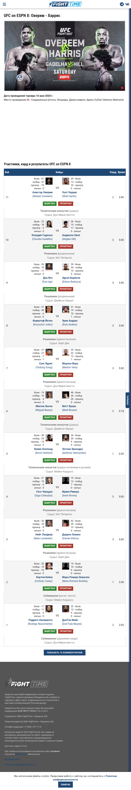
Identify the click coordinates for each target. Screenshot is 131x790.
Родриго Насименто (40, 622)
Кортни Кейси (44, 579)
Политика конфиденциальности (20, 764)
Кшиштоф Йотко (43, 322)
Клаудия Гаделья (42, 237)
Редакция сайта (12, 759)
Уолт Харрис (69, 194)
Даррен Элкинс (71, 536)
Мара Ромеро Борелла (75, 579)
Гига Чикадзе (44, 493)
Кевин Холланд (43, 451)
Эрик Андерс (70, 322)
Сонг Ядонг (44, 365)
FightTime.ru (21, 754)
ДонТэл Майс (72, 622)
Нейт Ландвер (43, 536)
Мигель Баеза (44, 408)
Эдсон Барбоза (71, 279)
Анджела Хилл (71, 237)
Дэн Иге (47, 279)
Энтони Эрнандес (74, 451)
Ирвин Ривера (70, 493)
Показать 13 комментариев (64, 652)
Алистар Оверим (42, 194)
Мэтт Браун (69, 408)
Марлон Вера (70, 365)
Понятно (65, 784)
